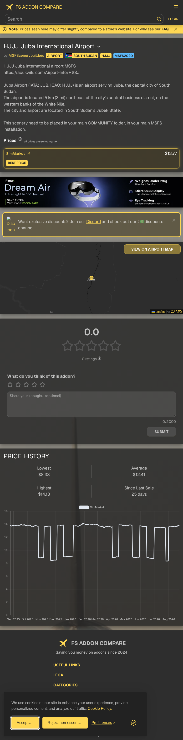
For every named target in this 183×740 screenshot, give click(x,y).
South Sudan (85, 56)
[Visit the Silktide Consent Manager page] (133, 723)
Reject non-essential (65, 723)
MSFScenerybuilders (26, 55)
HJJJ (106, 56)
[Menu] (176, 7)
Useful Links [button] (66, 664)
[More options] (99, 47)
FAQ (165, 29)
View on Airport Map (152, 249)
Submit (161, 431)
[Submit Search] (159, 19)
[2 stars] (19, 384)
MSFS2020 (124, 56)
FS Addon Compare (38, 7)
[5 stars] (42, 384)
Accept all (25, 723)
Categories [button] (65, 685)
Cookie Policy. (100, 708)
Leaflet (160, 311)
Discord (93, 221)
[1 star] (11, 384)
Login (173, 19)
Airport (54, 56)
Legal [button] (59, 675)
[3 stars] (27, 384)
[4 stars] (35, 384)
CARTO (176, 311)
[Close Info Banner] (175, 29)
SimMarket (16, 153)
